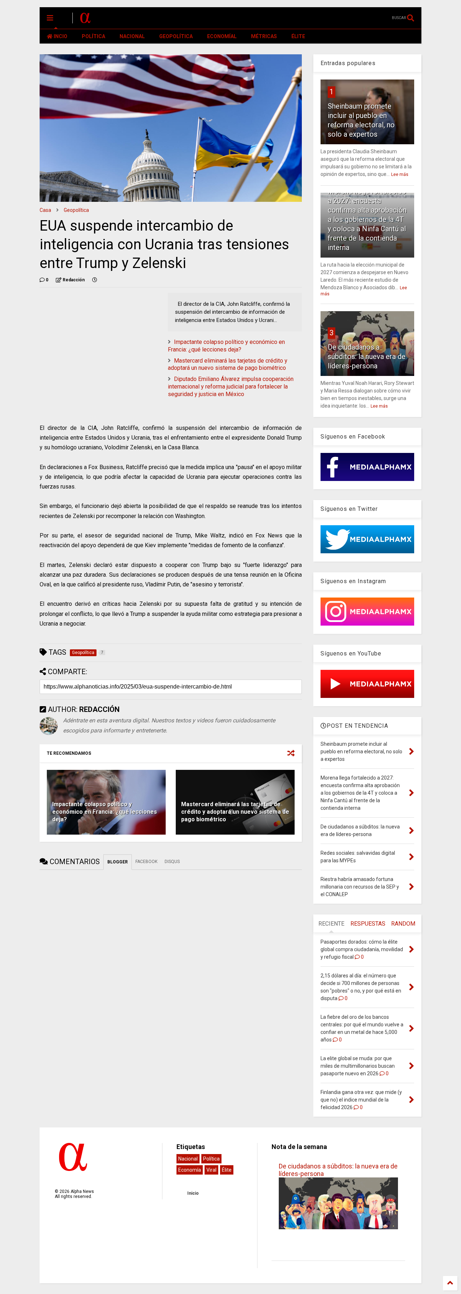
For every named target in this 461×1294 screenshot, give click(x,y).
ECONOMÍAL (222, 36)
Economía (189, 1170)
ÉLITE (298, 36)
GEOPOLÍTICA (176, 36)
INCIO (60, 36)
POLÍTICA (93, 36)
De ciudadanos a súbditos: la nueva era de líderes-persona (367, 356)
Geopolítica (76, 210)
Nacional (188, 1159)
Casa (45, 210)
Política (211, 1159)
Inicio (193, 1193)
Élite (227, 1170)
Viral (211, 1170)
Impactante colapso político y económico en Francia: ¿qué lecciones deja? (226, 346)
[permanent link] (94, 279)
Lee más (399, 174)
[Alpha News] (85, 20)
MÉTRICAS (264, 36)
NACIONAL (132, 36)
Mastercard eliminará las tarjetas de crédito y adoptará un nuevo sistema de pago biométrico (227, 364)
